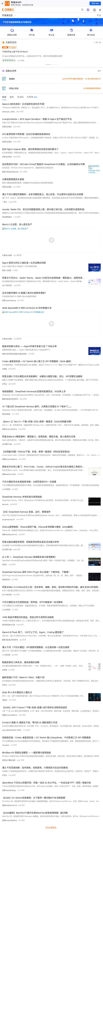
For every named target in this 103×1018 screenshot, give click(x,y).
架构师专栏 (6, 579)
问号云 (4, 384)
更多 (99, 71)
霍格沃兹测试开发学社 (10, 399)
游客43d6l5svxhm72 (9, 534)
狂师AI (4, 564)
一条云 (4, 202)
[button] (48, 64)
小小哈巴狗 (6, 489)
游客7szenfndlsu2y (9, 300)
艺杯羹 (4, 670)
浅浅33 (4, 700)
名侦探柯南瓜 (7, 217)
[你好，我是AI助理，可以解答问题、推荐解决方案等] (88, 10)
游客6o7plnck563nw (9, 429)
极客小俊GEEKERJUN (10, 172)
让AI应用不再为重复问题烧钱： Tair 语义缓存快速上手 (81, 79)
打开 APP (95, 3)
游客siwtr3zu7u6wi (9, 474)
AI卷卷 (4, 369)
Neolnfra (5, 504)
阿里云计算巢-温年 (9, 760)
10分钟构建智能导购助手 (92, 88)
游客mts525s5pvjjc (9, 790)
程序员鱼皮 (6, 414)
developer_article (8, 111)
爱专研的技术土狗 (8, 625)
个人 (99, 15)
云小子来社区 (7, 285)
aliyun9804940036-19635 (11, 730)
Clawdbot (5, 745)
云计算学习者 (7, 444)
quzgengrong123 (8, 519)
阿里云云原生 (7, 126)
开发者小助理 (7, 255)
